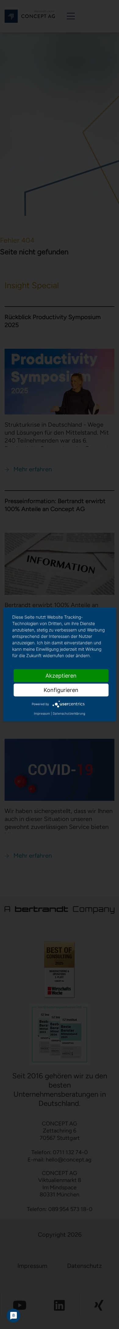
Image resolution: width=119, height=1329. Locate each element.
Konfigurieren (61, 690)
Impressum (42, 713)
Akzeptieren (61, 675)
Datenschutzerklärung (69, 713)
